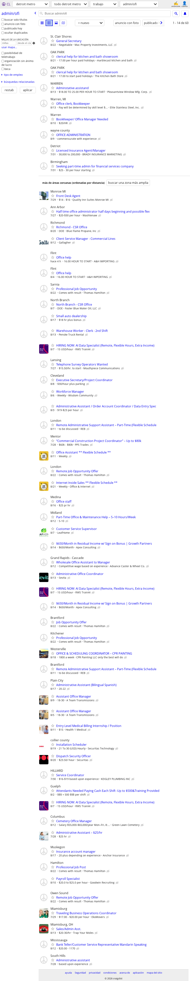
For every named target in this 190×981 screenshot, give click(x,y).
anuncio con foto (14, 24)
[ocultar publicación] (115, 45)
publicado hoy (13, 28)
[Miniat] (49, 23)
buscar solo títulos (15, 19)
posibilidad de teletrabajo (11, 55)
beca (7, 69)
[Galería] (56, 23)
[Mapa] (63, 23)
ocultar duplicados (16, 32)
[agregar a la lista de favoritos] (52, 41)
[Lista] (42, 23)
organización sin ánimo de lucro (17, 63)
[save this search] (185, 13)
